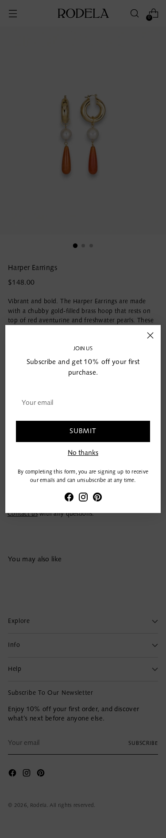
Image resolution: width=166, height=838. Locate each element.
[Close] (150, 335)
